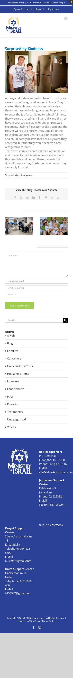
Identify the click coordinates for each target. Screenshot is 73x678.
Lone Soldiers (15, 389)
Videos (11, 427)
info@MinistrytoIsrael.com (56, 472)
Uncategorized (16, 419)
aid (12, 175)
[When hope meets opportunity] (54, 218)
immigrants (26, 175)
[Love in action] (19, 218)
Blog (10, 343)
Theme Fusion (48, 621)
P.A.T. (10, 396)
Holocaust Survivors (20, 366)
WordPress (34, 621)
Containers (14, 358)
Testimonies (15, 412)
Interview (13, 381)
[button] (7, 226)
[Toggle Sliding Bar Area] (70, 3)
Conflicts (12, 351)
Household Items (18, 374)
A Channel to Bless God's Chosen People (46, 2)
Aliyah (11, 335)
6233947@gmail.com (52, 504)
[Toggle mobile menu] (66, 18)
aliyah (17, 175)
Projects (12, 404)
